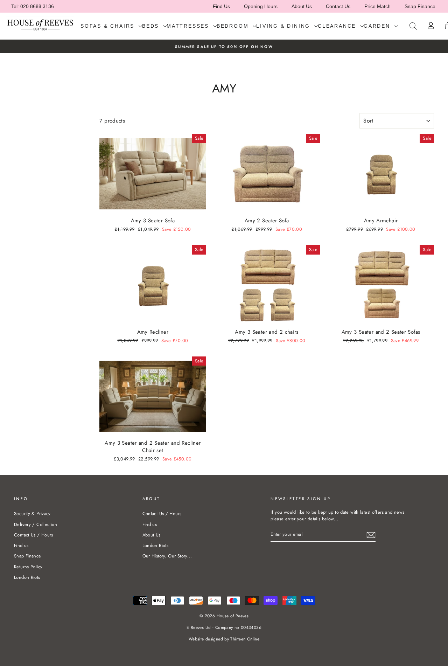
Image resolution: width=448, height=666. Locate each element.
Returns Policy (28, 566)
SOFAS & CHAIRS (108, 26)
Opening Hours (261, 6)
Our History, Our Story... (167, 556)
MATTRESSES (189, 26)
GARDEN (378, 26)
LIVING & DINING (284, 26)
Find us (21, 545)
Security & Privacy (32, 513)
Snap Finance (420, 6)
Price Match (377, 6)
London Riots (27, 577)
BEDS (151, 26)
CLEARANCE (338, 26)
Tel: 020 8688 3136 (32, 6)
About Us (302, 6)
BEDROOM (234, 26)
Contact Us (338, 6)
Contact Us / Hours (33, 535)
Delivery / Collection (35, 524)
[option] (224, 46)
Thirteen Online (244, 639)
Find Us (221, 6)
